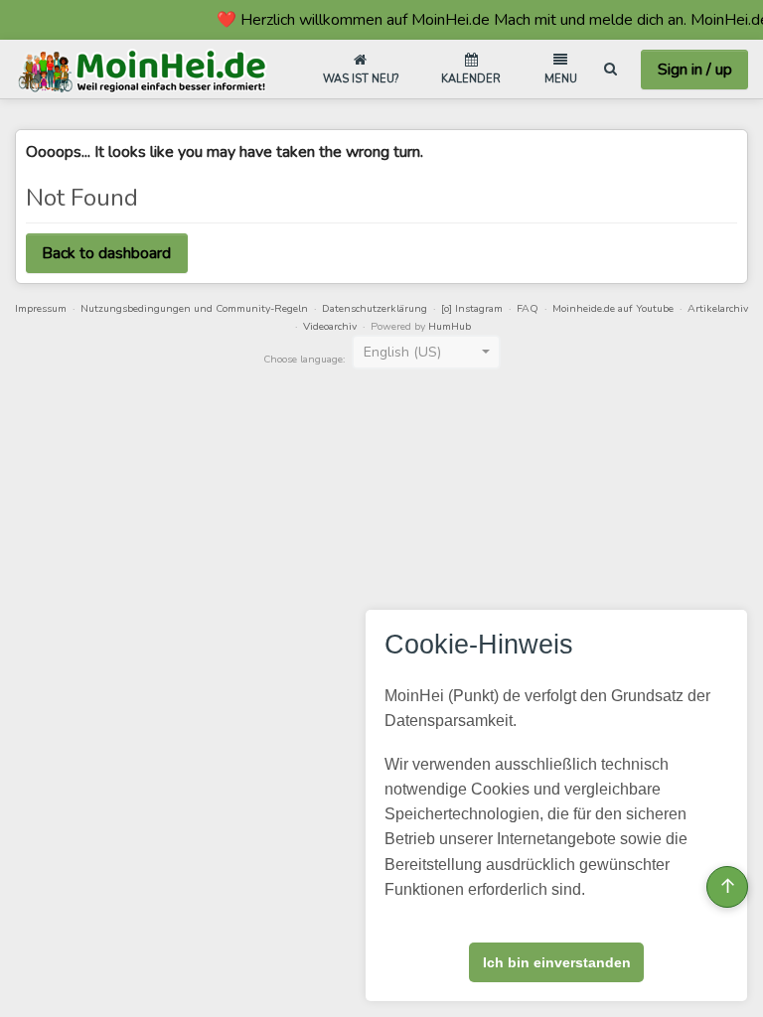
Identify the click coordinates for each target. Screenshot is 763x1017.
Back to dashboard (106, 253)
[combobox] (426, 352)
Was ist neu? (360, 79)
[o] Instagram (472, 308)
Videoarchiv (330, 326)
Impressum (41, 308)
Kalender (471, 79)
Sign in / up (695, 69)
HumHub (449, 326)
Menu (560, 79)
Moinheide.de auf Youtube (613, 308)
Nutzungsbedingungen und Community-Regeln (194, 308)
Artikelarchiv (717, 308)
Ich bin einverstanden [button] (557, 962)
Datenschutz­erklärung (374, 308)
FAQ (527, 308)
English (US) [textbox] (402, 352)
